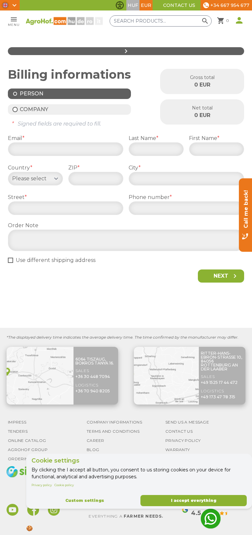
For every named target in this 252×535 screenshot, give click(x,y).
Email (16, 138)
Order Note (23, 225)
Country (20, 168)
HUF (133, 5)
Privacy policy (42, 485)
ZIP (74, 168)
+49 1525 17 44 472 (219, 382)
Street (17, 197)
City (135, 168)
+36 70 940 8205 (92, 390)
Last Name (143, 138)
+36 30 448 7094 (92, 376)
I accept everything (193, 500)
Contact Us (179, 5)
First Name (204, 138)
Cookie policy (64, 485)
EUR (146, 5)
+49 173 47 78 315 (218, 396)
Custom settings (84, 500)
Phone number (150, 197)
